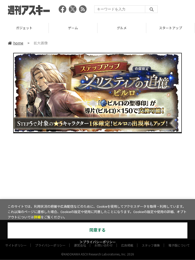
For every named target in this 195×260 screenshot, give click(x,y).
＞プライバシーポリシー (97, 242)
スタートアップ (170, 27)
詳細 (37, 217)
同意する (97, 230)
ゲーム (73, 27)
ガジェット (24, 27)
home (18, 42)
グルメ (122, 27)
